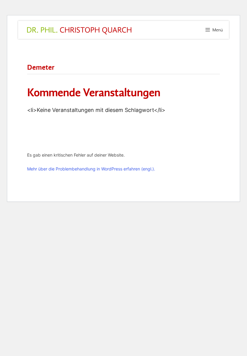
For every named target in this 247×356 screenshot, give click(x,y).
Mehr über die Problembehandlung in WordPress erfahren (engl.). (91, 168)
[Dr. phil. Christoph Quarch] (79, 30)
